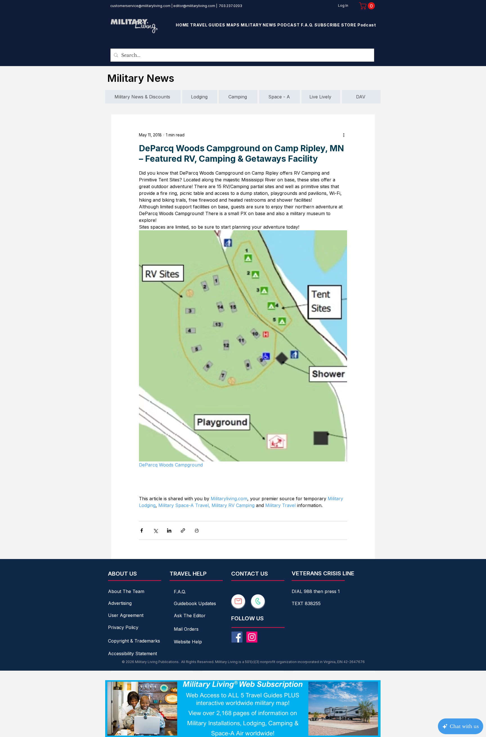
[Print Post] (196, 530)
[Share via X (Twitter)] (155, 530)
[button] (368, 5)
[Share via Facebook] (141, 530)
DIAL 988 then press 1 (316, 591)
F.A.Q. (180, 591)
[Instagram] (251, 637)
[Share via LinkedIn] (169, 530)
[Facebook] (236, 637)
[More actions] (343, 134)
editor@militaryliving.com (194, 6)
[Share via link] (183, 530)
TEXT (298, 603)
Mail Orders (186, 629)
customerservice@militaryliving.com (140, 6)
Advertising (120, 603)
